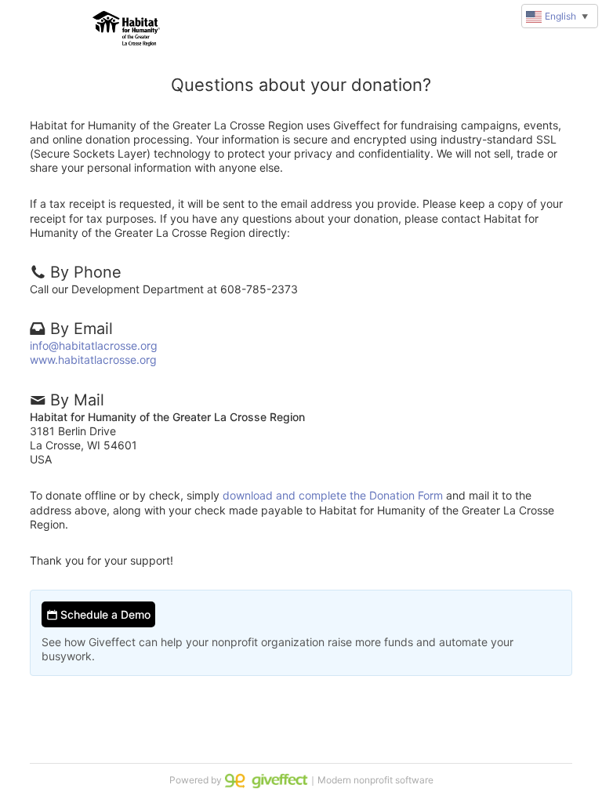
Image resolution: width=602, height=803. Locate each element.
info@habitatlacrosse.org (94, 345)
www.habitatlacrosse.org (93, 359)
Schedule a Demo (103, 614)
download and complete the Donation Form (333, 495)
